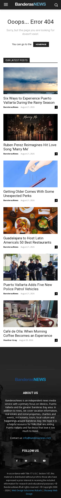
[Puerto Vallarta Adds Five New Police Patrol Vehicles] (30, 267)
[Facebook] (16, 460)
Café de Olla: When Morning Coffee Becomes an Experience (27, 333)
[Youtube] (44, 460)
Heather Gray (10, 340)
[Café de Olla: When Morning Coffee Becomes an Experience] (30, 313)
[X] (35, 460)
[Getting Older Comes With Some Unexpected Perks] (30, 174)
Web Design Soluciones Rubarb (27, 490)
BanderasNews (10, 107)
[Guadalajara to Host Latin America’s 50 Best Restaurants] (30, 220)
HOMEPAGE (41, 44)
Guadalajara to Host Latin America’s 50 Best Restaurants (27, 240)
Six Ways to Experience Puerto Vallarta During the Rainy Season (29, 100)
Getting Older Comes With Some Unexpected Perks (28, 194)
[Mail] (26, 460)
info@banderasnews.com (37, 438)
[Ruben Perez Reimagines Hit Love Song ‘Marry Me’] (30, 127)
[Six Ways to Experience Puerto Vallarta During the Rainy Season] (30, 80)
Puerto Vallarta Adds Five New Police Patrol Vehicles (27, 287)
